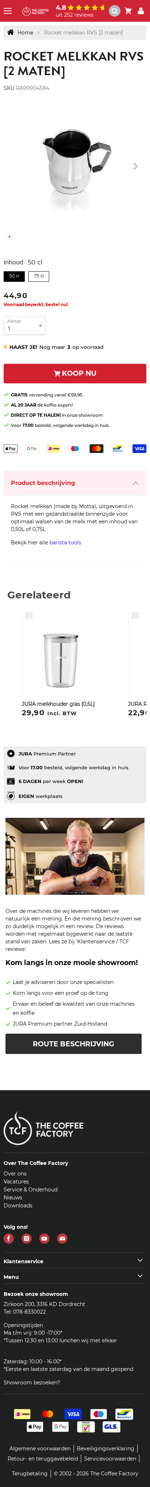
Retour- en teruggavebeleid (43, 1458)
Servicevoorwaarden (110, 1458)
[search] (115, 11)
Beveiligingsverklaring (105, 1448)
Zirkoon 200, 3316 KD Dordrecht (44, 1304)
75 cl (38, 275)
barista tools (65, 542)
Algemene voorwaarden (40, 1448)
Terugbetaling (30, 1473)
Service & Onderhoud (31, 1189)
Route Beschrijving (73, 1044)
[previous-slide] (135, 166)
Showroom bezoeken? (32, 1382)
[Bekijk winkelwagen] (128, 10)
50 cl (14, 275)
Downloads (18, 1205)
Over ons (15, 1173)
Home (25, 32)
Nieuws (13, 1197)
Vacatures (16, 1181)
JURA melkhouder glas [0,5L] (58, 704)
